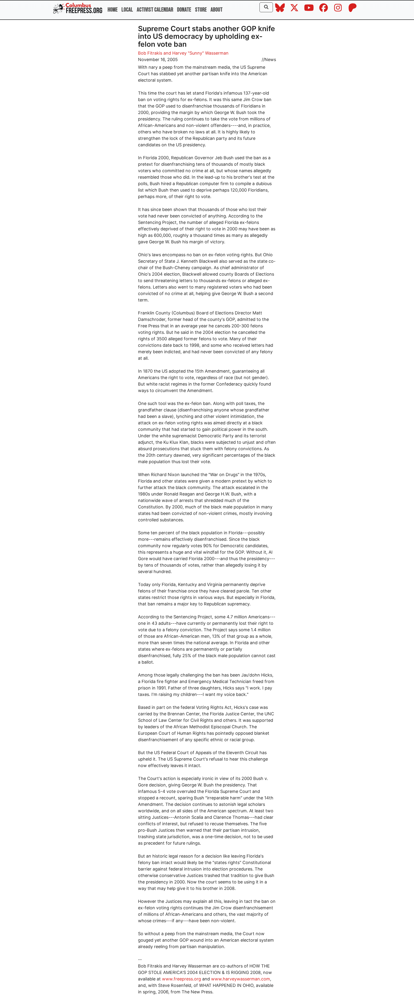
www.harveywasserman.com (240, 978)
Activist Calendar (155, 9)
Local (127, 9)
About (217, 9)
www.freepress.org (181, 978)
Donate (184, 9)
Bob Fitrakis (150, 53)
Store (201, 9)
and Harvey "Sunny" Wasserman (196, 53)
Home (113, 9)
